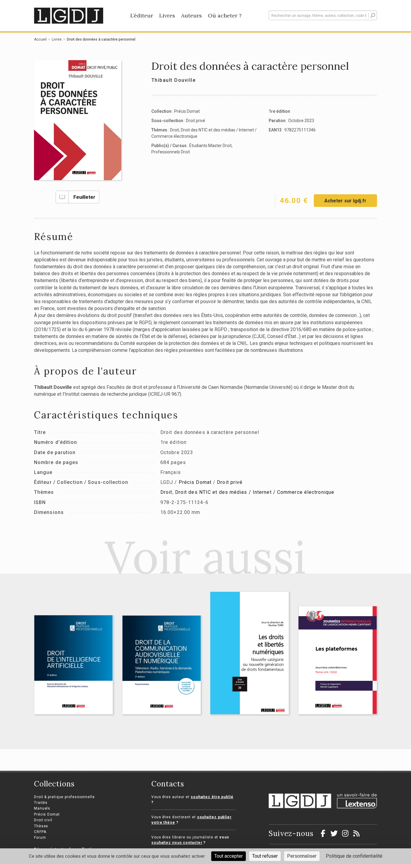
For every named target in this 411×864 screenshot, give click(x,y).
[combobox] (323, 15)
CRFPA (40, 832)
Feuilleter (84, 197)
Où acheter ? (225, 15)
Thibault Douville (173, 80)
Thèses (41, 826)
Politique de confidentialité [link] (354, 856)
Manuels (42, 808)
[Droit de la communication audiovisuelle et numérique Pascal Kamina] (161, 665)
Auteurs (191, 15)
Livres (167, 15)
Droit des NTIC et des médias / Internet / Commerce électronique (254, 492)
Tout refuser (265, 856)
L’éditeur (141, 15)
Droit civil (43, 820)
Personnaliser (302, 856)
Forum (40, 837)
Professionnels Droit (170, 151)
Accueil (40, 39)
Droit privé (195, 120)
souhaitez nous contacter (176, 843)
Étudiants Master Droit (210, 145)
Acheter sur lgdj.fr (345, 201)
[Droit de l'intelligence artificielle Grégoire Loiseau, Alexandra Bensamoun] (73, 664)
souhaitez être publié (212, 797)
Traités (41, 803)
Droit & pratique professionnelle (64, 797)
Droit (174, 130)
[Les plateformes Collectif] (337, 660)
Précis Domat (187, 111)
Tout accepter (228, 856)
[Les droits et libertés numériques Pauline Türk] (249, 653)
